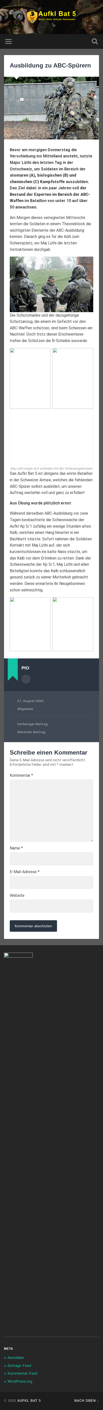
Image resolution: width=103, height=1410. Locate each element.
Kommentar (21, 775)
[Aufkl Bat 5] (51, 17)
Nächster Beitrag (31, 732)
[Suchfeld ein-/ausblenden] (95, 41)
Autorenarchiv (26, 679)
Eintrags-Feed (19, 1365)
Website (17, 896)
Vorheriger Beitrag (32, 724)
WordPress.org (20, 1381)
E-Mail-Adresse (25, 872)
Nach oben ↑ (86, 1401)
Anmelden (16, 1357)
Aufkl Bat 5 (29, 1401)
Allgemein (25, 709)
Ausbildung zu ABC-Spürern (50, 65)
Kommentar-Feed (22, 1373)
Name (16, 848)
